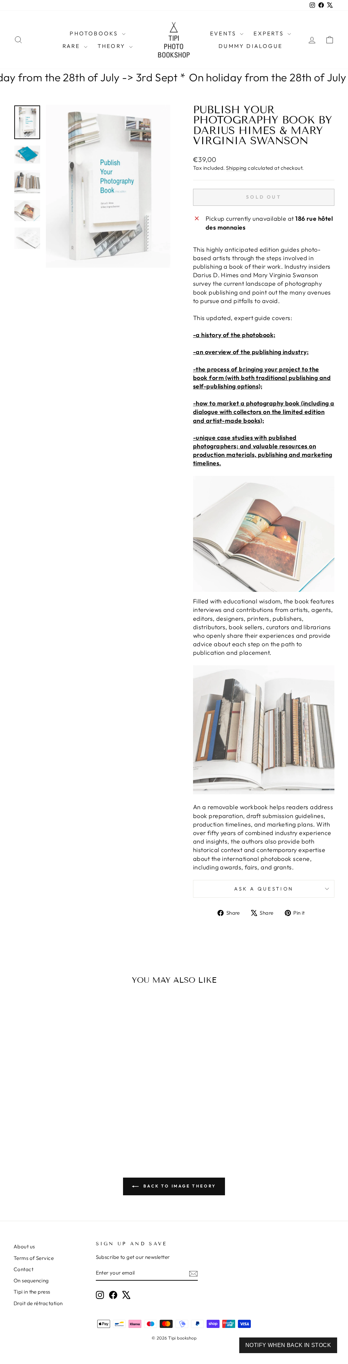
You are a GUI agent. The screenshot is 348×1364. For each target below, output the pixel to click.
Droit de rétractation (38, 1303)
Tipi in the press (32, 1291)
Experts (270, 33)
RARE (72, 46)
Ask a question (263, 889)
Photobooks (95, 33)
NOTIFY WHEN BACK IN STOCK (288, 1345)
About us (24, 1246)
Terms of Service (34, 1258)
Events (224, 33)
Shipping (236, 168)
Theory (112, 46)
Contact (23, 1269)
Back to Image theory (178, 1185)
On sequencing (31, 1280)
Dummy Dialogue (250, 46)
